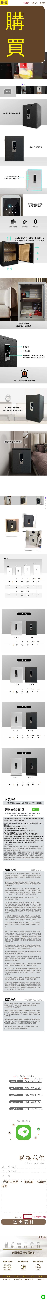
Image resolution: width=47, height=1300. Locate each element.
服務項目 (8, 1279)
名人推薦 (30, 1279)
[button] (45, 498)
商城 (26, 3)
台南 (32, 1276)
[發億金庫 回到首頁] (4, 2)
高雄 (40, 1276)
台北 (8, 1276)
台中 (24, 1276)
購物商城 (19, 1279)
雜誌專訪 (41, 1279)
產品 (34, 3)
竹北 (16, 1276)
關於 (42, 3)
